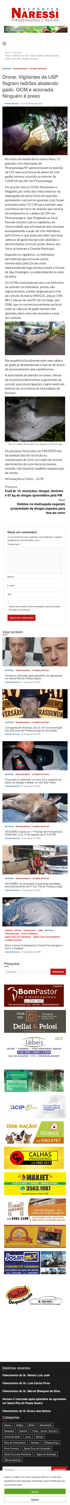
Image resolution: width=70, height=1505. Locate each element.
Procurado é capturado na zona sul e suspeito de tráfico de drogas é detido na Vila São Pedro (35, 755)
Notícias (7, 68)
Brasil (18, 930)
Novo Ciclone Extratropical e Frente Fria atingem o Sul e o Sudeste (35, 911)
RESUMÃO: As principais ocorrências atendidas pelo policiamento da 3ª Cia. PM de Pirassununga (35, 859)
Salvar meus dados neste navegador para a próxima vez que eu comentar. (34, 608)
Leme (40, 930)
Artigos (19, 1425)
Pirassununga (20, 68)
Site (9, 594)
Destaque (9, 1430)
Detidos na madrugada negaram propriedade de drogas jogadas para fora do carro (38, 506)
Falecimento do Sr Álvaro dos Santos (26, 1411)
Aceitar (35, 1492)
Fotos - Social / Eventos (45, 1430)
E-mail (11, 585)
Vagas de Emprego (46, 1454)
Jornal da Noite (12, 1436)
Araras (9, 930)
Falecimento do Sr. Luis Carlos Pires (26, 1383)
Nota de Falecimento (15, 1442)
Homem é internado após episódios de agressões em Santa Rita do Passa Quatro (35, 651)
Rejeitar (35, 1499)
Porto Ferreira (29, 934)
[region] (35, 1488)
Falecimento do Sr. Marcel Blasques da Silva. (31, 1391)
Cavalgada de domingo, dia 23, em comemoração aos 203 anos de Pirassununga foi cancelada (35, 703)
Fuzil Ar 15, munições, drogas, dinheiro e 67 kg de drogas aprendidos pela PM (34, 490)
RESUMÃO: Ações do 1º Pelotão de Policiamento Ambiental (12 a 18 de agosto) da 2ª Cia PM (35, 807)
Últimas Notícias (38, 68)
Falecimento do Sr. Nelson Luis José (26, 1375)
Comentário (14, 544)
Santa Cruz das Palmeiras (46, 937)
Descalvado (29, 930)
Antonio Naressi (12, 103)
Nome (11, 576)
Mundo (39, 1436)
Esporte (23, 1430)
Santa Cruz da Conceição (18, 937)
